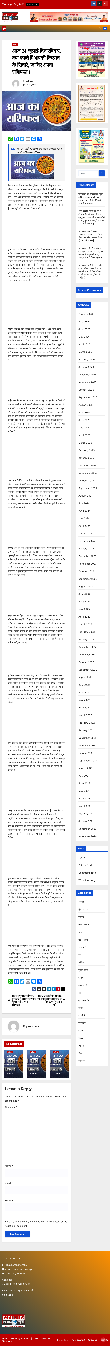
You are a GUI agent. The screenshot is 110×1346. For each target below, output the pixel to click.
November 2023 (87, 563)
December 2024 (87, 465)
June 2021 (84, 783)
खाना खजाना (83, 924)
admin (29, 81)
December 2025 (87, 374)
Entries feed (85, 865)
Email (9, 1182)
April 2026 (84, 344)
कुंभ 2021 (83, 909)
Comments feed (87, 872)
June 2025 (84, 420)
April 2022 (84, 707)
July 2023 (84, 594)
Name (9, 1165)
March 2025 (85, 442)
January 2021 (85, 821)
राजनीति (82, 1015)
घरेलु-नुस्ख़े (83, 939)
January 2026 (86, 367)
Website (9, 1200)
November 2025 (87, 382)
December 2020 (87, 828)
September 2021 (87, 760)
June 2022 (84, 692)
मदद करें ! (82, 985)
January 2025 (86, 457)
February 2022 (86, 722)
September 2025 (87, 397)
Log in (81, 857)
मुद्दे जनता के (83, 1000)
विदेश (80, 1038)
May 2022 (84, 700)
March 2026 (85, 351)
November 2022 (87, 654)
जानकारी (82, 947)
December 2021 (87, 737)
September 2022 (87, 669)
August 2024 (85, 495)
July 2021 (83, 775)
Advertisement (78, 1340)
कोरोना (81, 917)
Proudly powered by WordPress (16, 1338)
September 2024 (87, 488)
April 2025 (84, 435)
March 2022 (85, 715)
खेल (80, 932)
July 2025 (84, 412)
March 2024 (85, 533)
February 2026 (86, 359)
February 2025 (86, 450)
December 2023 (87, 556)
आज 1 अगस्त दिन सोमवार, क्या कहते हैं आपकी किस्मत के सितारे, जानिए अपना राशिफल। (24, 1000)
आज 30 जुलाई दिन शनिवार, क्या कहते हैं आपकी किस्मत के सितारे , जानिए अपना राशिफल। (49, 1000)
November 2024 (87, 473)
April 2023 (84, 616)
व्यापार (81, 1045)
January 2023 (86, 639)
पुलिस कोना (83, 970)
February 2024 (86, 541)
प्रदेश (80, 977)
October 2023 (86, 571)
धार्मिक (81, 962)
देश (79, 954)
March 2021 (85, 806)
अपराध (81, 901)
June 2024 (84, 510)
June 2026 (84, 329)
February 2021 (86, 813)
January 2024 (86, 548)
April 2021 (84, 798)
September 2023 (87, 578)
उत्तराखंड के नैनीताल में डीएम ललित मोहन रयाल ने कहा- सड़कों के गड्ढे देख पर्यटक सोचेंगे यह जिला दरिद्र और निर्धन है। (90, 271)
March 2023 (85, 624)
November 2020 (87, 836)
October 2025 (86, 389)
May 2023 (84, 609)
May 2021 (83, 790)
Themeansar (7, 1341)
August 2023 (85, 586)
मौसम (80, 1007)
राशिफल (15, 44)
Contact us (92, 1340)
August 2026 (85, 314)
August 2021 (85, 768)
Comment (11, 1107)
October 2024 (86, 480)
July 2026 (84, 321)
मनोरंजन (82, 992)
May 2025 (84, 427)
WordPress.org (86, 880)
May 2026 (84, 336)
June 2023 (84, 601)
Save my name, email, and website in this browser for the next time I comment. (36, 1223)
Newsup (43, 1338)
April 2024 (84, 525)
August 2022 (85, 677)
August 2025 (85, 404)
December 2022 (87, 647)
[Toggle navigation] (52, 28)
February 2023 (86, 631)
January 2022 (86, 730)
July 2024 (84, 503)
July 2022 (84, 684)
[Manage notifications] (103, 1339)
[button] (100, 28)
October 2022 (86, 662)
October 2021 (86, 753)
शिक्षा (80, 1053)
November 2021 (87, 745)
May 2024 (84, 518)
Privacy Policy (63, 1340)
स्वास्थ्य (81, 1060)
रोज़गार (81, 1030)
